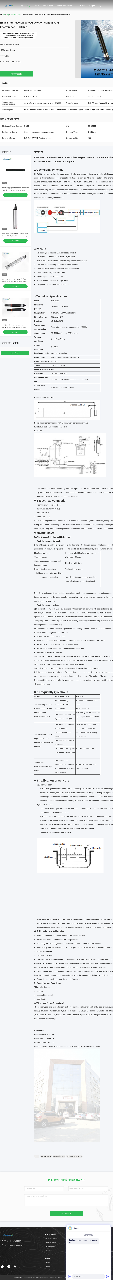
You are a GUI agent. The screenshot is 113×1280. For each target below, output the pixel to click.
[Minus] (107, 1228)
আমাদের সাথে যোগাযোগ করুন (64, 7)
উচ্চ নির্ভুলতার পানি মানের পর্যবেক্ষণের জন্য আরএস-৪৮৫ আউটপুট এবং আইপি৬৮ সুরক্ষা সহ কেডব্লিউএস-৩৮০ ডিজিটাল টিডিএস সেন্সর (14, 327)
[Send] (107, 1276)
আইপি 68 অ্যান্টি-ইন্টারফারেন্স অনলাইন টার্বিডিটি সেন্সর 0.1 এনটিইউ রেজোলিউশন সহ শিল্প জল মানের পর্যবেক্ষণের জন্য (15, 190)
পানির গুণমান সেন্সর (15, 14)
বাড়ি (22, 6)
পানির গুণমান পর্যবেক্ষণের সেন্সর (74, 1156)
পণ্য (28, 6)
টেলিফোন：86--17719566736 (12, 1241)
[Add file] (69, 1276)
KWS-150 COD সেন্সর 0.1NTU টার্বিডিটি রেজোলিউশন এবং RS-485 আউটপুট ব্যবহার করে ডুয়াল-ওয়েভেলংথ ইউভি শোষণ (14, 281)
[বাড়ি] (8, 5)
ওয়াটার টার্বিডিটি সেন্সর (59, 1156)
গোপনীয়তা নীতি (18, 1278)
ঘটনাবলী (82, 6)
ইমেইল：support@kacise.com (13, 1245)
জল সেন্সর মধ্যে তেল (46, 1156)
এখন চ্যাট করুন (15, 74)
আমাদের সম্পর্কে (48, 6)
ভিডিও (37, 6)
